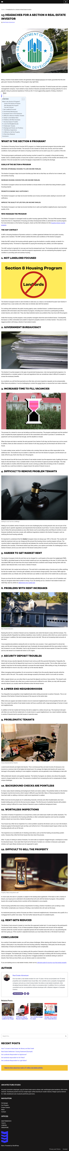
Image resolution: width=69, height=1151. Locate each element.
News (3, 1109)
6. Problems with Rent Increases (11, 120)
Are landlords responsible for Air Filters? (13, 1057)
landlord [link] (3, 93)
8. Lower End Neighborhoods (10, 124)
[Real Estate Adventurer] (2, 1)
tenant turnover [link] (40, 80)
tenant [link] (29, 160)
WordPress (15, 1145)
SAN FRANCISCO (6, 1121)
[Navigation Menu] (66, 1)
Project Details (5, 1107)
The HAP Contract (9, 107)
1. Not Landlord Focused (9, 109)
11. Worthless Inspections (9, 130)
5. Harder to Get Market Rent (10, 118)
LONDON (4, 1125)
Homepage (4, 1103)
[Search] (66, 1036)
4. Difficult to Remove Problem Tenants (13, 115)
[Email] (25, 993)
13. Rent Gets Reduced (8, 134)
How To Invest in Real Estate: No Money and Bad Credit (17, 1048)
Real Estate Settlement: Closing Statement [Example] (16, 1051)
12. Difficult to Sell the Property (11, 132)
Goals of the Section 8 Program (12, 103)
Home (2, 9)
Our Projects (4, 1105)
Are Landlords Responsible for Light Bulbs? (14, 1060)
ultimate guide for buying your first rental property (51, 962)
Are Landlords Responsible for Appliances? (14, 1054)
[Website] (28, 993)
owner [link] (39, 383)
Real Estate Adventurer (9, 22)
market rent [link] (58, 558)
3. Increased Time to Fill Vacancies (12, 113)
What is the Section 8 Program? (11, 101)
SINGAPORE (4, 1127)
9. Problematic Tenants (8, 126)
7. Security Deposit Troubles (10, 122)
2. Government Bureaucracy (10, 111)
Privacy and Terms (54, 1149)
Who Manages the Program (11, 105)
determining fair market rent (27, 583)
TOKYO (3, 1123)
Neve (2, 1145)
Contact (3, 1112)
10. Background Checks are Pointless (12, 128)
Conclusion (5, 136)
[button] (22, 99)
